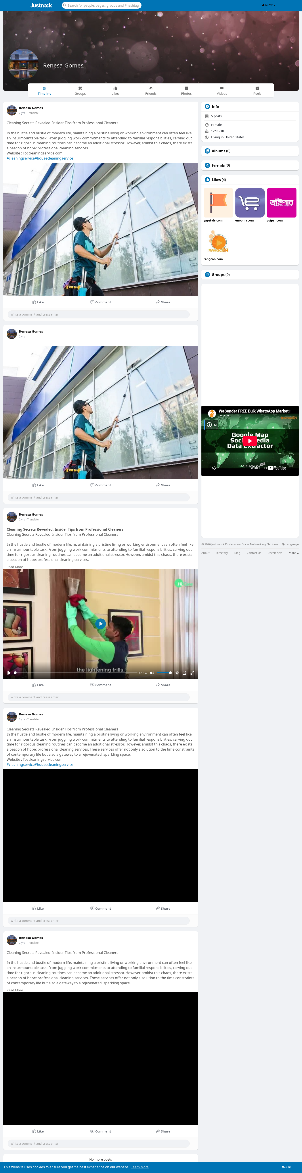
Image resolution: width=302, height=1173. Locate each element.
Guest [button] (268, 5)
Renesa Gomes (63, 65)
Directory (222, 552)
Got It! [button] (286, 1167)
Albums (218, 151)
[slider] (76, 673)
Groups (218, 274)
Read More (15, 566)
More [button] (292, 553)
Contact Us (254, 552)
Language (292, 544)
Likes (216, 179)
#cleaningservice (21, 158)
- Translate (32, 113)
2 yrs (22, 113)
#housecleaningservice (54, 158)
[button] (101, 5)
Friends (218, 165)
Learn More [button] (140, 1167)
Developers (275, 552)
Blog (237, 552)
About (205, 552)
